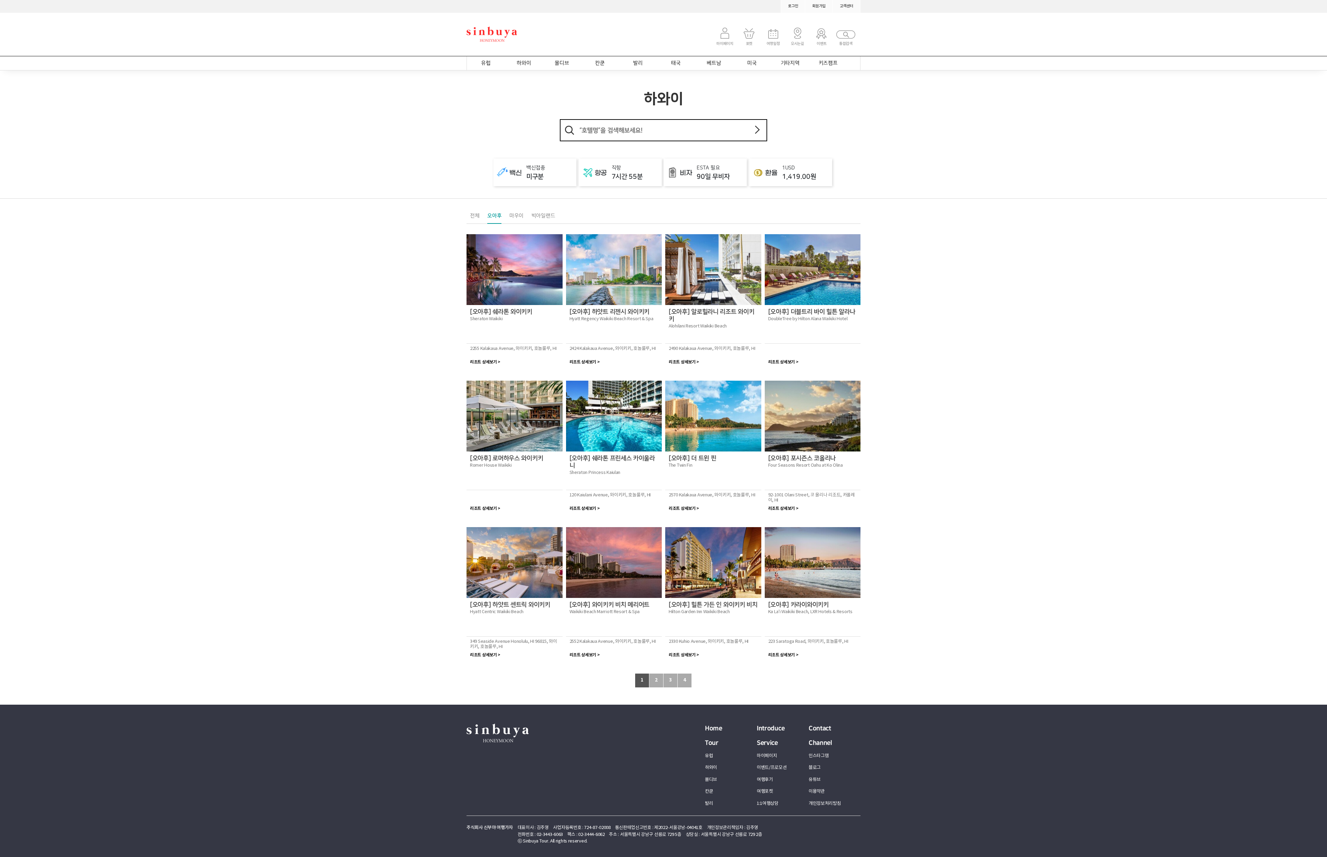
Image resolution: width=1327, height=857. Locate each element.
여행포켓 (765, 791)
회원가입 (819, 6)
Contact (820, 728)
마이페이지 (767, 756)
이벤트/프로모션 (772, 767)
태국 (675, 63)
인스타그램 (819, 756)
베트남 (714, 63)
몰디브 (562, 63)
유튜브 (815, 779)
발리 (637, 63)
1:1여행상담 (768, 803)
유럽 (485, 63)
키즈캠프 (828, 63)
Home (713, 728)
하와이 (524, 63)
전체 (474, 216)
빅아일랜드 (543, 216)
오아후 (494, 216)
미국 (751, 63)
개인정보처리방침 (825, 803)
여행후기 (765, 779)
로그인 (793, 6)
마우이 (516, 216)
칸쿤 (599, 63)
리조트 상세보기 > (485, 362)
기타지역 (790, 63)
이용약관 (817, 791)
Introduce (770, 728)
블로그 (815, 767)
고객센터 (846, 6)
